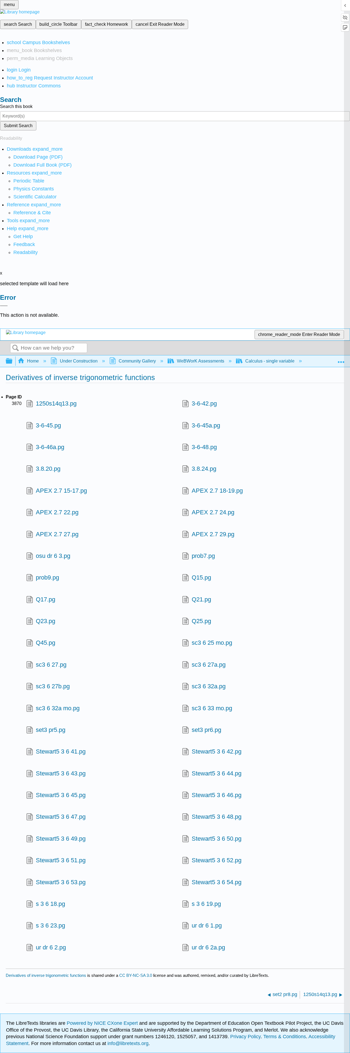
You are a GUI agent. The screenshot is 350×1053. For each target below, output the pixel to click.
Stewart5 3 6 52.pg (216, 860)
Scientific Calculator (35, 196)
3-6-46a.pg (50, 447)
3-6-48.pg (204, 447)
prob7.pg (203, 555)
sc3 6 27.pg (51, 664)
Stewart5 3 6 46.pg (216, 795)
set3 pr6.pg (206, 729)
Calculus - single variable (270, 361)
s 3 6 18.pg (50, 903)
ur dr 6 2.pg (51, 947)
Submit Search (18, 125)
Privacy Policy (245, 1036)
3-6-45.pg (48, 425)
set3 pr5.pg (50, 729)
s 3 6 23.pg (50, 925)
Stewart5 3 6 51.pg (61, 860)
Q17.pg (45, 599)
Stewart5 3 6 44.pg (216, 773)
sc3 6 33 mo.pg (212, 708)
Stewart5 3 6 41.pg (61, 751)
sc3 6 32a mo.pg (58, 708)
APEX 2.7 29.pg (213, 534)
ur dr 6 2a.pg (208, 947)
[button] (24, 244)
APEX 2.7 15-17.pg (61, 490)
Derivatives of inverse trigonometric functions (46, 975)
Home (33, 361)
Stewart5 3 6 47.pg (61, 816)
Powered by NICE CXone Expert (103, 1023)
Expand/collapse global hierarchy (12, 361)
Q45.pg (45, 642)
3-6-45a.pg (206, 425)
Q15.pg (201, 577)
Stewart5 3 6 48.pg (216, 816)
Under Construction (79, 361)
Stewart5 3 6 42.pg (216, 751)
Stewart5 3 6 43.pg (61, 773)
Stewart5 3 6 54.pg (216, 882)
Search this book (16, 106)
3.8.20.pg (48, 468)
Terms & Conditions (284, 1036)
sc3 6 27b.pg (53, 686)
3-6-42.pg (204, 403)
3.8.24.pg (204, 468)
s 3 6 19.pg (206, 903)
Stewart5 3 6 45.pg (61, 795)
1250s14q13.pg (56, 403)
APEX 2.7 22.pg (57, 512)
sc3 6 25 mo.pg (212, 642)
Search (15, 348)
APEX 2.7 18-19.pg (217, 490)
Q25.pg (201, 621)
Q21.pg (201, 599)
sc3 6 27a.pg (209, 664)
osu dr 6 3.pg (53, 555)
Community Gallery (137, 361)
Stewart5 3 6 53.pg (61, 882)
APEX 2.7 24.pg (213, 512)
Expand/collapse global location (341, 359)
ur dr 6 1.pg (207, 925)
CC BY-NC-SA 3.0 (135, 975)
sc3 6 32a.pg (209, 686)
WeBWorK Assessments (200, 361)
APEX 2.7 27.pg (57, 534)
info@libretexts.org (127, 1043)
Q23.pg (45, 621)
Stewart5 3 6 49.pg (61, 838)
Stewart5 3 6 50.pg (216, 838)
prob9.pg (47, 577)
